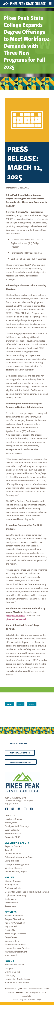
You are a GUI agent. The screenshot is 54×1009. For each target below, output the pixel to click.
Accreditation (11, 902)
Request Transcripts (14, 919)
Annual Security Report (16, 871)
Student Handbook (14, 915)
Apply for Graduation (15, 922)
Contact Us (10, 815)
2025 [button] (20, 704)
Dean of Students (13, 853)
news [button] (9, 704)
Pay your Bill (11, 926)
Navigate (9, 968)
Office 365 (10, 975)
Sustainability (11, 899)
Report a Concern (13, 846)
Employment (11, 822)
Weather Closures (13, 867)
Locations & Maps (13, 819)
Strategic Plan (11, 884)
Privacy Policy (35, 992)
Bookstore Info (12, 940)
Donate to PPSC (12, 837)
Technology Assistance (15, 933)
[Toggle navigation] (50, 3)
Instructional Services (15, 944)
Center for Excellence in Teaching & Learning (27, 891)
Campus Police (12, 860)
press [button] (31, 704)
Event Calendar (12, 829)
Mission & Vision (13, 880)
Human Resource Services (17, 948)
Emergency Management (17, 864)
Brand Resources (13, 833)
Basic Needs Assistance (20, 762)
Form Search (11, 955)
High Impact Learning (15, 895)
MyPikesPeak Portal (14, 964)
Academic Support (18, 743)
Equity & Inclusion (13, 888)
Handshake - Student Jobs (17, 979)
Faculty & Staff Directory (17, 826)
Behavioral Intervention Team (19, 857)
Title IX (8, 849)
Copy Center (11, 937)
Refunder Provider (35, 988)
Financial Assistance (20, 753)
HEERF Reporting (22, 992)
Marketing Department (16, 951)
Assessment (10, 906)
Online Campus (12, 971)
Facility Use (10, 930)
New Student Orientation (17, 982)
